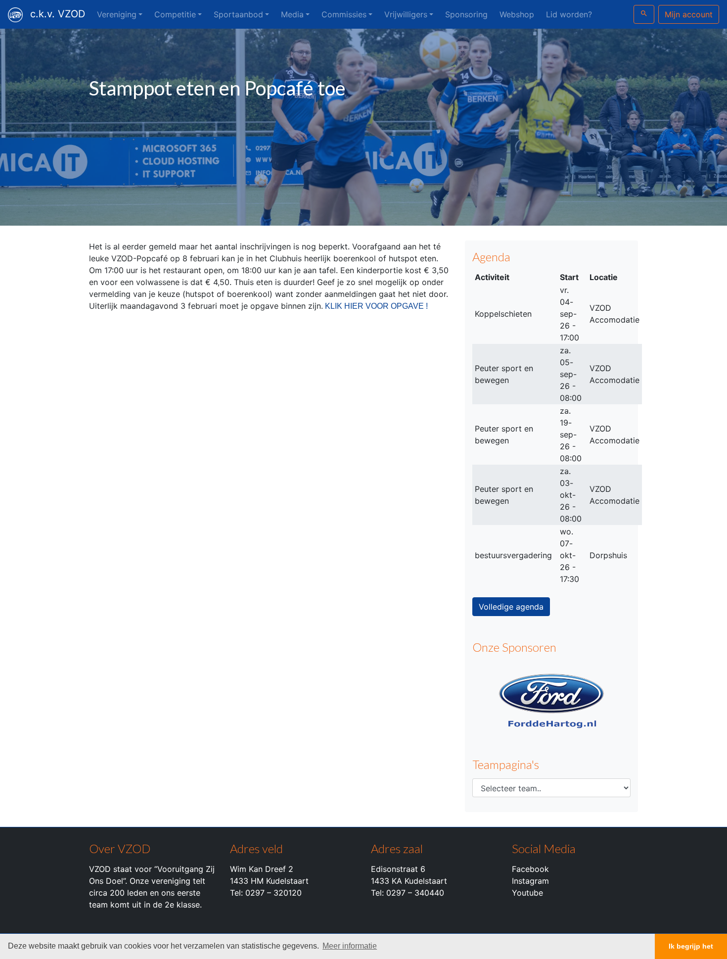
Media (292, 14)
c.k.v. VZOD (57, 14)
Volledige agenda (511, 607)
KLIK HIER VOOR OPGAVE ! (376, 306)
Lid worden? (569, 14)
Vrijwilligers (405, 14)
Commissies (343, 14)
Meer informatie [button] (349, 946)
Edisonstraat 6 (398, 869)
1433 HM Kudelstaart (269, 881)
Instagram (530, 881)
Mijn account (689, 14)
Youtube (527, 893)
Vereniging (116, 14)
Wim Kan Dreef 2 (261, 869)
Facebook (530, 869)
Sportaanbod (238, 14)
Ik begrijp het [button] (691, 946)
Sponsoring (466, 14)
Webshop (517, 14)
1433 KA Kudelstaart (409, 881)
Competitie (175, 14)
